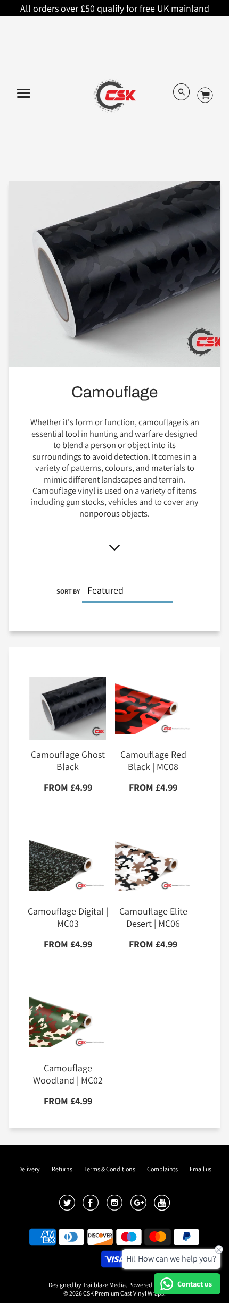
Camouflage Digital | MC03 (68, 917)
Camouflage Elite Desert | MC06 (153, 917)
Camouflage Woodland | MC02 (68, 1074)
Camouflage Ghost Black (68, 760)
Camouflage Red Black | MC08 (153, 760)
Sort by (68, 591)
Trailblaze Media (104, 1285)
